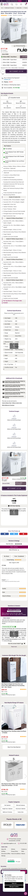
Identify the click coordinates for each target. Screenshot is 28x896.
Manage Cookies (14, 886)
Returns (23, 853)
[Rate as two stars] (16, 544)
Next (26, 1)
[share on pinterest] (23, 534)
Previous (1, 1)
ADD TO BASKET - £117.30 (16, 71)
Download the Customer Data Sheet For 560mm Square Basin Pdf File (15, 385)
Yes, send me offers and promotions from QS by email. (14, 868)
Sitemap (3, 855)
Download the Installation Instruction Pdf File (14, 397)
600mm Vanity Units (17, 403)
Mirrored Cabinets (20, 805)
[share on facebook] (5, 534)
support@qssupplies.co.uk (9, 843)
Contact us (24, 849)
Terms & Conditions (16, 853)
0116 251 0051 (23, 843)
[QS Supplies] (5, 4)
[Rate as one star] (15, 544)
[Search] (12, 4)
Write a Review (14, 547)
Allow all (14, 883)
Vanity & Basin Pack (7, 403)
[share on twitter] (14, 534)
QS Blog (3, 851)
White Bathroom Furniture (8, 405)
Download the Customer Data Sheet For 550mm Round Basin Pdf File (15, 381)
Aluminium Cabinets (20, 808)
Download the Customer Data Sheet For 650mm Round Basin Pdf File (15, 389)
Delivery (13, 849)
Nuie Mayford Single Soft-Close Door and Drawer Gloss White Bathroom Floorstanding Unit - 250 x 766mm (13, 685)
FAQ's (22, 851)
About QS (3, 849)
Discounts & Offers (5, 853)
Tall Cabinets (7, 805)
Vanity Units (20, 812)
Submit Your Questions (15, 609)
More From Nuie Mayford (14, 747)
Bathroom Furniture (7, 812)
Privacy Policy (14, 851)
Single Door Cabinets (7, 808)
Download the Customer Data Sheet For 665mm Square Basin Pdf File (15, 393)
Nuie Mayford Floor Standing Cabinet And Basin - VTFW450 (14, 732)
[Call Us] (17, 4)
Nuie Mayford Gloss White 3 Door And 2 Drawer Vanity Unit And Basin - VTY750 (14, 784)
